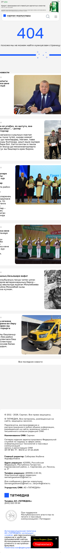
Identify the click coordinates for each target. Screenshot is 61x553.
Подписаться (43, 544)
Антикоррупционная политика (20, 531)
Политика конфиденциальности (20, 547)
